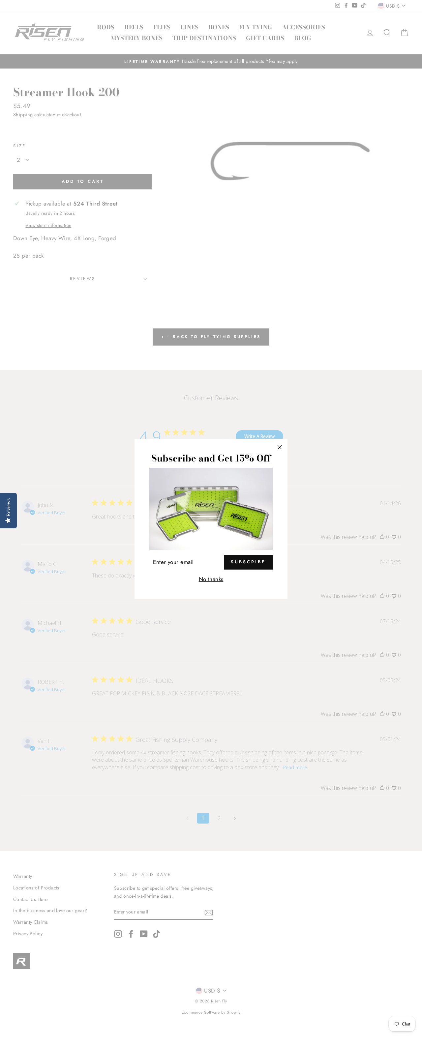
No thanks (211, 579)
